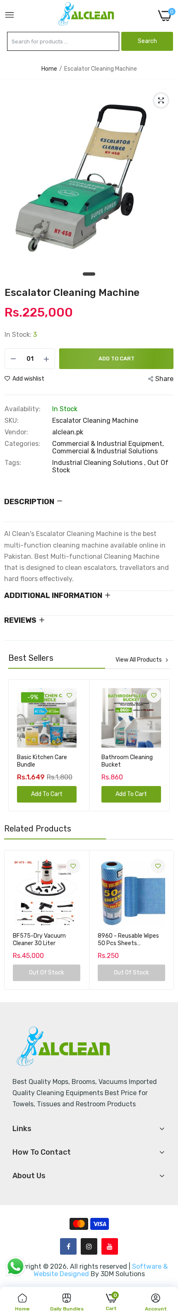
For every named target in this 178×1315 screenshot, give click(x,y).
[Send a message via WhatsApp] (15, 1266)
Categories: (22, 444)
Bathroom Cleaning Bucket (127, 761)
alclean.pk (67, 432)
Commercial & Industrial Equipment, (108, 444)
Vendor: (16, 432)
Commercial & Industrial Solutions (105, 451)
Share (164, 379)
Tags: (13, 463)
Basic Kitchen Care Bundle (42, 761)
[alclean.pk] (86, 15)
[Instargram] (89, 1246)
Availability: (23, 409)
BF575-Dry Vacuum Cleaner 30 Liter (39, 939)
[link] (69, 695)
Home (49, 68)
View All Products (138, 660)
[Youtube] (109, 1246)
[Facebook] (68, 1246)
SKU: (12, 420)
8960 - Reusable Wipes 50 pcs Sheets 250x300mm (128, 939)
